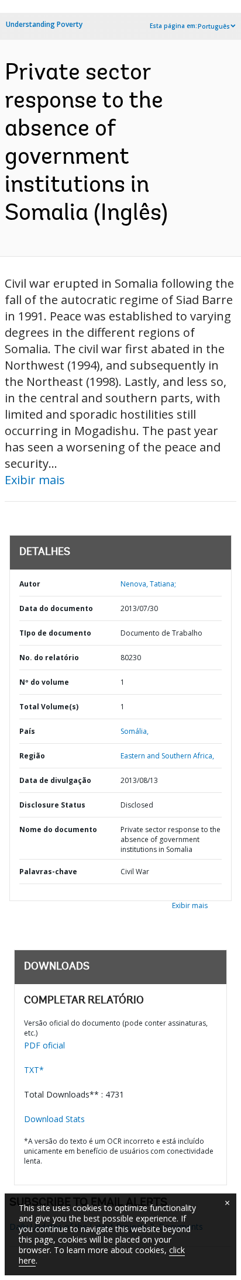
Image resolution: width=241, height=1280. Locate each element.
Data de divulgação (55, 780)
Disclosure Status (52, 805)
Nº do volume (44, 682)
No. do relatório (49, 658)
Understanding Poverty (44, 24)
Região (32, 756)
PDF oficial (44, 1045)
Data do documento (56, 608)
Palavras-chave (48, 872)
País (27, 731)
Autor (29, 584)
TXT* (34, 1069)
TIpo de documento (55, 633)
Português (214, 26)
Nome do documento (58, 829)
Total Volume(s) (48, 707)
